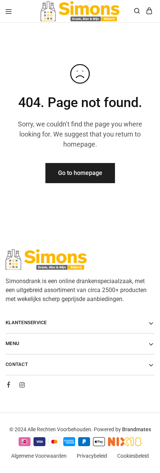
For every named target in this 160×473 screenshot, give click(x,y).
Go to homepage (80, 172)
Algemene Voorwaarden (39, 456)
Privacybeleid (92, 456)
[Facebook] (8, 385)
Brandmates (136, 429)
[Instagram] (22, 386)
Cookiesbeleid (133, 456)
